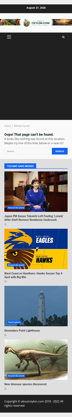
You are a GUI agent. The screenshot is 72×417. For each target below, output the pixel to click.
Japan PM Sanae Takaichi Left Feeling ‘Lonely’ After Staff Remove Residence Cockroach (36, 191)
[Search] (63, 37)
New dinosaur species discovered (36, 359)
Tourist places (14, 322)
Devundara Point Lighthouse (36, 306)
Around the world (16, 207)
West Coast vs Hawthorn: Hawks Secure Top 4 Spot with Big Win (36, 249)
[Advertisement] (36, 82)
